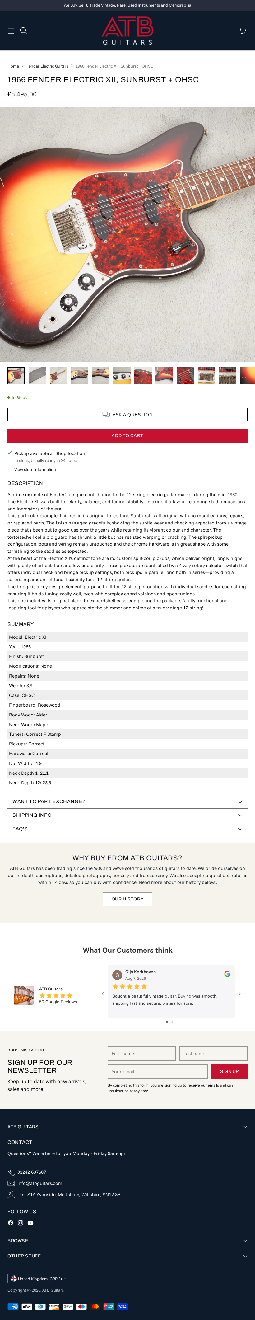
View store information (35, 469)
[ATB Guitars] (127, 30)
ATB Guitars (53, 1290)
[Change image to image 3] (58, 375)
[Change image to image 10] (206, 375)
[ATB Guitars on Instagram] (20, 1224)
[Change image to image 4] (79, 375)
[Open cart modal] (242, 30)
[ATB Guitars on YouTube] (30, 1224)
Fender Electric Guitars (47, 65)
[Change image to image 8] (164, 375)
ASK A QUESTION (133, 414)
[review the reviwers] (227, 976)
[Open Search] (23, 30)
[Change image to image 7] (143, 375)
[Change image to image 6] (122, 375)
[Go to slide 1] (167, 1022)
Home (13, 65)
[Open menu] (10, 30)
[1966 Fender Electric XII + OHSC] (127, 234)
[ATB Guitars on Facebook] (10, 1224)
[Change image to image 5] (100, 375)
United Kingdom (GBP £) (40, 1278)
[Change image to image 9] (185, 375)
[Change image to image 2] (37, 375)
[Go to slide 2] (172, 1022)
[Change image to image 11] (227, 375)
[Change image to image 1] (16, 375)
